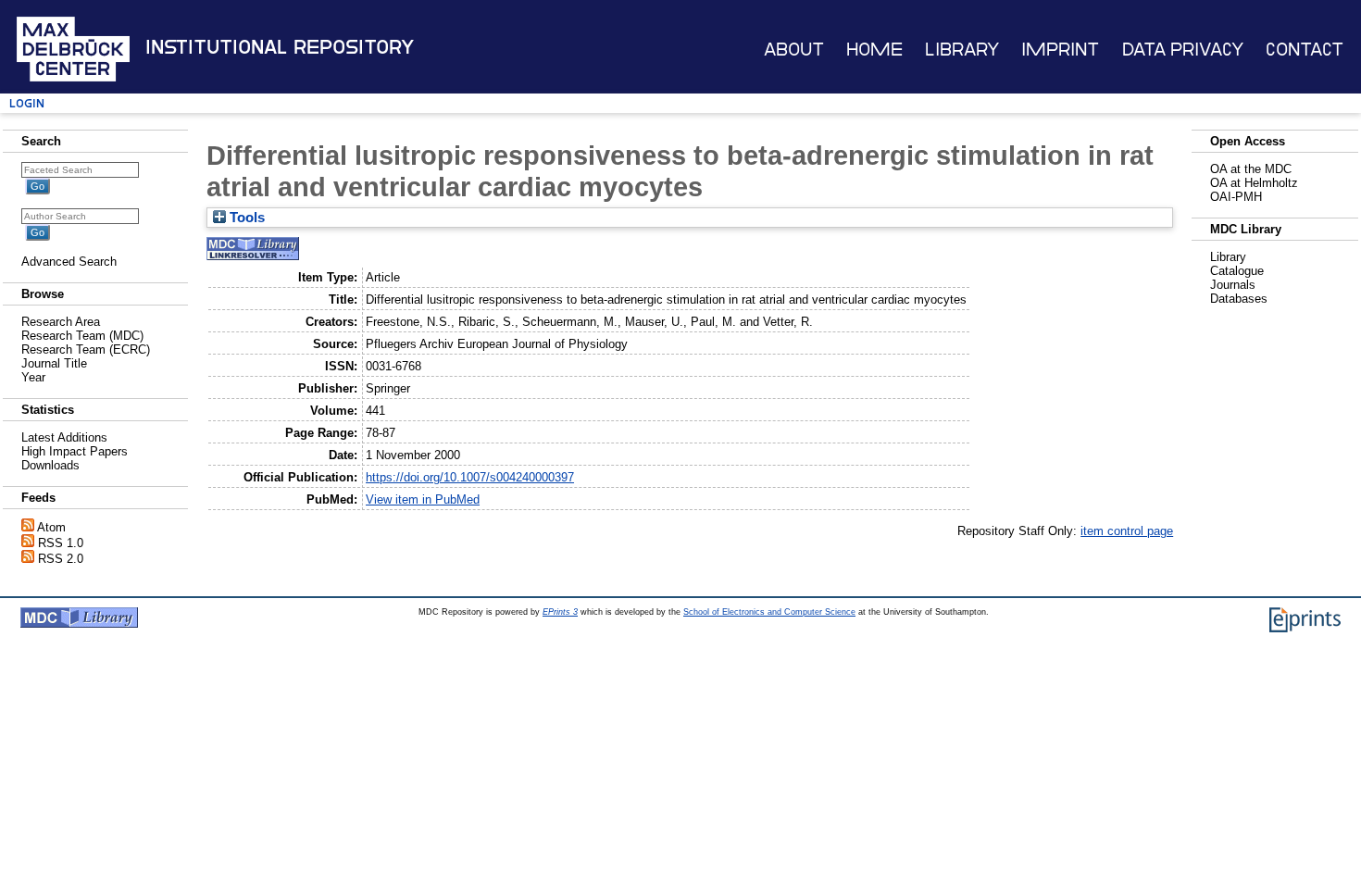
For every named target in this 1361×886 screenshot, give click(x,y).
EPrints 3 (560, 612)
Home (874, 49)
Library (962, 49)
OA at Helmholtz (1254, 183)
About (794, 49)
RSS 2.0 (60, 559)
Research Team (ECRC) (85, 349)
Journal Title (54, 363)
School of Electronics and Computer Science (769, 612)
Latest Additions (64, 437)
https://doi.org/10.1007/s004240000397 (470, 477)
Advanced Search (69, 261)
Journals (1232, 285)
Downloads (50, 465)
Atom (51, 527)
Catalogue (1237, 271)
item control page (1126, 531)
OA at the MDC (1251, 169)
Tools (245, 217)
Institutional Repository (279, 47)
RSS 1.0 (60, 543)
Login (26, 103)
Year (33, 377)
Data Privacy (1182, 49)
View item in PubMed (423, 499)
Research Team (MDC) (82, 336)
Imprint (1060, 49)
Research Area (60, 322)
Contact (1304, 49)
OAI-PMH (1236, 197)
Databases (1238, 299)
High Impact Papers (74, 451)
